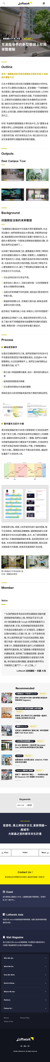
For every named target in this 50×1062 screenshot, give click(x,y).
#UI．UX (20, 805)
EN (25, 1046)
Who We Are (8, 958)
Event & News (9, 983)
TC (29, 1046)
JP (21, 1046)
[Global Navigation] (44, 3)
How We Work (9, 975)
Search (4, 3)
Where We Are (9, 992)
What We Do (8, 966)
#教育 (29, 805)
